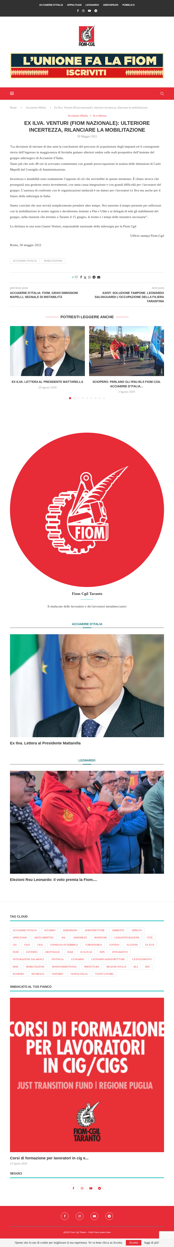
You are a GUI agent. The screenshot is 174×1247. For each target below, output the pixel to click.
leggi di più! (151, 1242)
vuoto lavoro (104, 974)
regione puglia (116, 966)
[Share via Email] (98, 277)
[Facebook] (78, 11)
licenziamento (142, 959)
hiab (70, 952)
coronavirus (93, 944)
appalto (137, 930)
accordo (49, 930)
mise (15, 966)
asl (63, 937)
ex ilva (149, 944)
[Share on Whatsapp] (89, 277)
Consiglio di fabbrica (64, 944)
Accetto (133, 1242)
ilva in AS (86, 952)
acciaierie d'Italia (25, 260)
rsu (147, 966)
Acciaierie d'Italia (36, 107)
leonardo (77, 959)
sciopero (18, 974)
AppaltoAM (74, 5)
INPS (102, 952)
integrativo (120, 952)
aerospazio (70, 930)
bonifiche (100, 937)
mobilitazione (53, 260)
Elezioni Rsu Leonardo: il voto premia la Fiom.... (53, 880)
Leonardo (92, 5)
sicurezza (37, 974)
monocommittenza (64, 966)
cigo (27, 944)
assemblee (80, 937)
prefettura (91, 966)
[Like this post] (76, 277)
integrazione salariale (28, 959)
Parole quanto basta (102, 1232)
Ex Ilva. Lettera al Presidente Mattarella (47, 381)
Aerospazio (110, 5)
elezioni (132, 944)
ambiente (118, 930)
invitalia (58, 959)
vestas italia (79, 974)
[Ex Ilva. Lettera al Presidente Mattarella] (47, 351)
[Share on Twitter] (85, 277)
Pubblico (128, 5)
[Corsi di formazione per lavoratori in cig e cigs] (87, 1075)
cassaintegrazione (126, 937)
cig (15, 944)
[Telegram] (95, 11)
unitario (57, 974)
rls (136, 966)
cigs (40, 944)
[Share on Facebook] (81, 277)
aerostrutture (95, 930)
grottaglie (52, 952)
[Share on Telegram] (94, 277)
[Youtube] (89, 11)
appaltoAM (20, 937)
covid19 (114, 944)
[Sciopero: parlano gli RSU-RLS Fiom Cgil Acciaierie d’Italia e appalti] (126, 351)
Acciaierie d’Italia (51, 5)
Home (13, 107)
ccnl (150, 937)
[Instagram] (83, 11)
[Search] (162, 93)
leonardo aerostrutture (108, 959)
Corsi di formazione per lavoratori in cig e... (49, 1158)
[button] (15, 362)
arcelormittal (44, 937)
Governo (32, 952)
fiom (16, 952)
